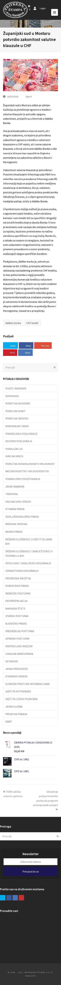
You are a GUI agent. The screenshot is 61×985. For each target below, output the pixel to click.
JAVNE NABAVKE (15, 486)
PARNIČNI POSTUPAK (17, 593)
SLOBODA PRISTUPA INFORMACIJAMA (27, 684)
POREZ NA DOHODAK (17, 403)
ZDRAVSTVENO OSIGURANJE (22, 570)
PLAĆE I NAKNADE (15, 388)
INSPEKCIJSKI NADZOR (19, 646)
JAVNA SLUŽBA (14, 706)
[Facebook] (9, 897)
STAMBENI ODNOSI (16, 676)
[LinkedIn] (15, 897)
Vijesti (28, 96)
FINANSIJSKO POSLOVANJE (21, 433)
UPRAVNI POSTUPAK (17, 638)
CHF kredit (32, 323)
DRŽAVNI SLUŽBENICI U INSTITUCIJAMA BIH (28, 541)
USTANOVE (11, 661)
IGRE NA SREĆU (14, 456)
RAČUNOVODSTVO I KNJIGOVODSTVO (27, 471)
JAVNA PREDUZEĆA (16, 669)
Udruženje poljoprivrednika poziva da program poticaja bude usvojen (45, 798)
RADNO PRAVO (14, 531)
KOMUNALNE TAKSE (17, 426)
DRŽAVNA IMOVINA (16, 524)
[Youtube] (21, 897)
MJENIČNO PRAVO (16, 623)
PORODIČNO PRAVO (17, 585)
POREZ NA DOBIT (15, 411)
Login (43, 8)
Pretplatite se (30, 871)
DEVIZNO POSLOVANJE (18, 441)
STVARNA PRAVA (15, 509)
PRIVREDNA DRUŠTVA (18, 578)
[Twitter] (2, 897)
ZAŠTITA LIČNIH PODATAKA (21, 699)
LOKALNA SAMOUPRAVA (19, 653)
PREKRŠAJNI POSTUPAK (19, 631)
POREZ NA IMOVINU (16, 418)
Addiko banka (13, 323)
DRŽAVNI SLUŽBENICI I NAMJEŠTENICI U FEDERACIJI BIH (29, 553)
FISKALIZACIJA (14, 448)
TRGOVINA (11, 494)
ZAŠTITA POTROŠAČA (18, 691)
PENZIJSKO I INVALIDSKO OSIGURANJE (28, 563)
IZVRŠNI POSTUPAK (16, 616)
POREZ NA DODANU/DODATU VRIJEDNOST (30, 464)
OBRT (8, 721)
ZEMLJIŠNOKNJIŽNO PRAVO (22, 516)
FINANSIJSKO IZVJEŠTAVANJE (22, 479)
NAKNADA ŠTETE (15, 608)
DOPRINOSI (12, 396)
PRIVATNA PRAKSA (16, 714)
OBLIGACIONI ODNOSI (18, 501)
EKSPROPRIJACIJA (16, 601)
